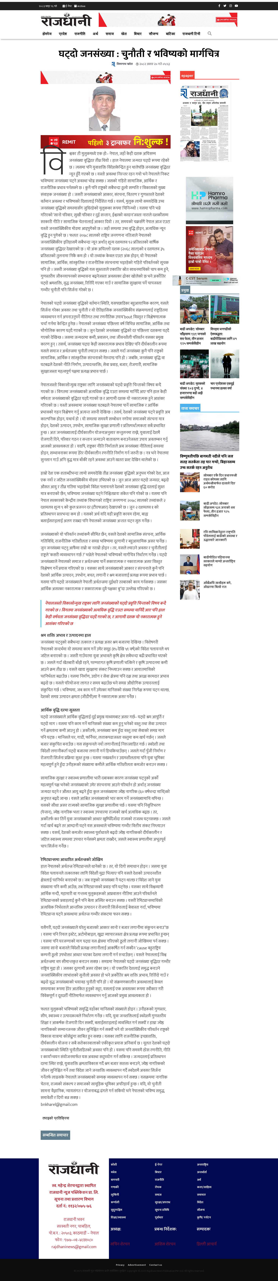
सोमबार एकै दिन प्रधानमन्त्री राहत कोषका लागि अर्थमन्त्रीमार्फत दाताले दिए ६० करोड (220, 481)
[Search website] (209, 34)
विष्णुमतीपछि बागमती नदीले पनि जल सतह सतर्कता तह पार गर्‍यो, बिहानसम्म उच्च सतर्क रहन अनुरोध (207, 462)
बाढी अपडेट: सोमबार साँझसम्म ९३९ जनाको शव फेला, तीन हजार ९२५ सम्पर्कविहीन (219, 509)
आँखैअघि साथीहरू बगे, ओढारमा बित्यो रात (217, 585)
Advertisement (137, 1265)
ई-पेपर (68, 6)
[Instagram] (231, 6)
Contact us (155, 1265)
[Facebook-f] (219, 6)
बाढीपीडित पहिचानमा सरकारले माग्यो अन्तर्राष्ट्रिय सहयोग (219, 561)
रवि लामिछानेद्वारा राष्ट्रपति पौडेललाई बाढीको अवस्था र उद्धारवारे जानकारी (220, 536)
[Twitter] (225, 6)
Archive (81, 6)
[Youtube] (236, 6)
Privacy (120, 1265)
